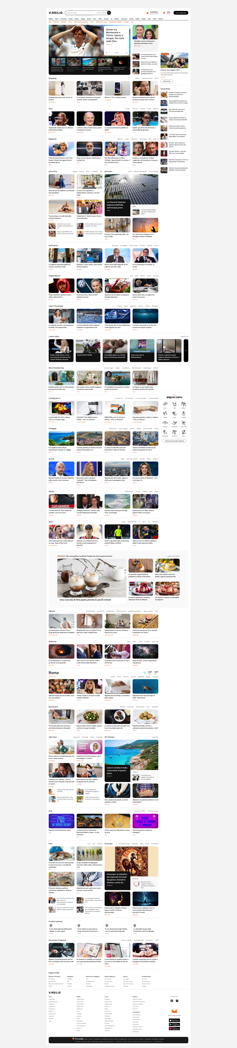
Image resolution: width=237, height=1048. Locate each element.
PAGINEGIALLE (97, 1039)
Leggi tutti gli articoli (173, 556)
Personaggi (143, 139)
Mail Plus (56, 22)
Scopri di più (166, 81)
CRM (156, 940)
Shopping (107, 999)
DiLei (51, 109)
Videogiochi (108, 329)
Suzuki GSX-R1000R (84, 355)
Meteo (77, 19)
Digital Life (133, 306)
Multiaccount (52, 1013)
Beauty (75, 171)
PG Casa (107, 1023)
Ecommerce (149, 940)
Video (100, 19)
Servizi (125, 976)
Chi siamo (77, 1041)
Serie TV (155, 139)
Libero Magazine (81, 1025)
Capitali (138, 428)
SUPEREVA (161, 1039)
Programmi (134, 139)
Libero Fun (135, 1009)
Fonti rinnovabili (153, 171)
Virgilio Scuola (108, 1004)
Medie (149, 459)
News (126, 139)
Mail (50, 22)
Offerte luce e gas (101, 22)
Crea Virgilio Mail (181, 13)
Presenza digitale (126, 940)
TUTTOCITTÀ (131, 1039)
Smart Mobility (108, 1013)
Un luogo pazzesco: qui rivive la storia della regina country (149, 56)
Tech (94, 19)
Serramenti (136, 635)
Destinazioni (112, 428)
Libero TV (79, 1028)
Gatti (93, 843)
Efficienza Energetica (140, 171)
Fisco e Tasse (133, 245)
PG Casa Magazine (110, 1025)
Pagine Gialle (54, 973)
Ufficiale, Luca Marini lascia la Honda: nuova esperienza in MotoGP (87, 543)
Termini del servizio (79, 15)
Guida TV (120, 139)
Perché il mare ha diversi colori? (60, 830)
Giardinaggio (147, 368)
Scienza (135, 329)
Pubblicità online (139, 940)
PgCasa (52, 611)
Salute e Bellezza (110, 976)
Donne (71, 19)
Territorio (52, 700)
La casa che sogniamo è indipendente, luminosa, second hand (88, 193)
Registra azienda (109, 1021)
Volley (135, 545)
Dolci (148, 707)
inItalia (143, 19)
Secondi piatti (140, 707)
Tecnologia (52, 102)
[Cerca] (109, 13)
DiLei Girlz (53, 171)
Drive (70, 22)
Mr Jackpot (135, 1006)
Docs (92, 22)
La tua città (135, 1022)
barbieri (107, 983)
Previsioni (155, 676)
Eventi (119, 676)
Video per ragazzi (153, 811)
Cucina (78, 730)
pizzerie (69, 986)
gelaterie (69, 979)
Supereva (52, 641)
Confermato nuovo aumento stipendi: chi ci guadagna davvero (148, 71)
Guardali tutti (184, 336)
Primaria (142, 459)
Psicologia (85, 737)
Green (108, 210)
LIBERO (86, 1039)
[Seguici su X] (177, 1001)
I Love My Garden (140, 398)
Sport (56, 19)
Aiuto (50, 1021)
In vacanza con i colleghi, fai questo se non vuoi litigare (147, 777)
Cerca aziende (136, 1014)
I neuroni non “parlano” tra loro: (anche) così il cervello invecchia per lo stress (61, 781)
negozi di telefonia (128, 983)
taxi (87, 979)
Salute (137, 19)
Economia (63, 19)
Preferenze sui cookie (104, 1041)
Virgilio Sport (80, 1001)
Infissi (156, 611)
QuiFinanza (53, 245)
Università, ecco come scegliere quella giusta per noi (65, 226)
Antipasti (122, 707)
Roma (54, 673)
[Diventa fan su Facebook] (172, 1001)
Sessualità (99, 737)
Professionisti (146, 976)
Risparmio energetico (135, 611)
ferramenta (52, 979)
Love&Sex (94, 171)
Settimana (135, 843)
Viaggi (83, 19)
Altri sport (155, 521)
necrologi (125, 986)
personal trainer (146, 983)
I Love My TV (119, 398)
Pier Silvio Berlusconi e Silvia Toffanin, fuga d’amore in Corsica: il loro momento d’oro (117, 160)
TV (111, 19)
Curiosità (155, 276)
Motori (89, 19)
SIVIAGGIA (141, 1039)
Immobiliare (123, 245)
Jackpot (126, 22)
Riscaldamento (90, 611)
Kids (50, 811)
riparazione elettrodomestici (56, 983)
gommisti (88, 983)
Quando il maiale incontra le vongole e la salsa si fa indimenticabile (177, 94)
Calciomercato (132, 521)
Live (149, 521)
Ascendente (154, 843)
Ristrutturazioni (136, 368)
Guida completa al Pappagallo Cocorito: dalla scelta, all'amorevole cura (89, 865)
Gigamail (51, 1011)
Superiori (155, 459)
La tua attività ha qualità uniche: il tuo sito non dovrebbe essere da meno (116, 961)
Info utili (135, 299)
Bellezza (135, 102)
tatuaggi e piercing (110, 986)
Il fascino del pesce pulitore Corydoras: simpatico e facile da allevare (60, 890)
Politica (145, 491)
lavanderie (126, 979)
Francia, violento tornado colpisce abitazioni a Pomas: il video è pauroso (168, 357)
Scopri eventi (136, 1017)
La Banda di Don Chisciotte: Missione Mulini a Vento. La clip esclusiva (88, 832)
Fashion (81, 171)
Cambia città (52, 676)
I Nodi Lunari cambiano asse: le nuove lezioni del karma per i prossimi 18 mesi (144, 910)
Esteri (151, 491)
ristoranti (69, 983)
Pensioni (149, 245)
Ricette (117, 19)
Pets (50, 844)
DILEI (136, 1039)
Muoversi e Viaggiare (92, 976)
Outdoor (155, 368)
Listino (149, 276)
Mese (141, 843)
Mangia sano (80, 760)
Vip (133, 132)
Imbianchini (100, 611)
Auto (131, 276)
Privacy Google (88, 15)
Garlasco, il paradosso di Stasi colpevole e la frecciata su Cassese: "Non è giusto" (145, 160)
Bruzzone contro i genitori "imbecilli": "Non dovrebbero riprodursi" (86, 480)
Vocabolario (136, 1024)
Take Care (53, 737)
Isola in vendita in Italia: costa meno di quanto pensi (115, 32)
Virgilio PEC (52, 1004)
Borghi (156, 428)
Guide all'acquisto (147, 78)
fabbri (50, 986)
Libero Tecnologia (56, 306)
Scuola (131, 19)
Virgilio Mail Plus (53, 1001)
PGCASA (116, 1039)
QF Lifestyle (109, 737)
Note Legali (84, 1041)
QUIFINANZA (148, 1039)
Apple (126, 306)
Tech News (80, 329)
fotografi (144, 986)
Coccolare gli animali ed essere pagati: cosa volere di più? (93, 900)
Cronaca (137, 491)
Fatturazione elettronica (81, 22)
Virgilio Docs (52, 1009)
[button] (126, 52)
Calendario (51, 1016)
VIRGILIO (91, 1039)
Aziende (133, 676)
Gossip (106, 19)
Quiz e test (155, 641)
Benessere (76, 737)
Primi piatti (130, 707)
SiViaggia (52, 429)
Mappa (148, 676)
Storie (156, 491)
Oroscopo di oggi (124, 843)
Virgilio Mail (52, 999)
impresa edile (52, 981)
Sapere (160, 19)
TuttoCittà (107, 1030)
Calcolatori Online (137, 1029)
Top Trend (51, 964)
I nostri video (54, 336)
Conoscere (52, 760)
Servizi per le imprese (57, 940)
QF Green (108, 171)
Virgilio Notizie (80, 999)
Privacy (89, 1041)
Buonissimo (53, 707)
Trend (154, 19)
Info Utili (142, 245)
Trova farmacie (136, 1019)
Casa (50, 391)
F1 (139, 521)
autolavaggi (89, 986)
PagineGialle (108, 1018)
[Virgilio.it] (56, 13)
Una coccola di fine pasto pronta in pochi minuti (85, 599)
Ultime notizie (129, 491)
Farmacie (126, 676)
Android (119, 306)
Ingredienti (155, 707)
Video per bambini (139, 811)
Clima (130, 171)
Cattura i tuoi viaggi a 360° (170, 70)
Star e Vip (135, 108)
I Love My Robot (153, 398)
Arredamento (126, 368)
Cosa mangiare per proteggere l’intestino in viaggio (92, 791)
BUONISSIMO (155, 1039)
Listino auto (108, 1011)
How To (140, 306)
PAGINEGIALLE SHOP (107, 1039)
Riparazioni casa (121, 611)
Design (118, 368)
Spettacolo (137, 45)
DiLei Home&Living (56, 368)
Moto (136, 276)
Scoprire (51, 786)
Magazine (52, 139)
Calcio (124, 521)
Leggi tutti (155, 737)
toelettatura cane (128, 981)
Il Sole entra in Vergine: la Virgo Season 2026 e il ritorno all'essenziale (116, 910)
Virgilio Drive (52, 1006)
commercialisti (146, 981)
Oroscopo (124, 19)
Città (149, 19)
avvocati (144, 979)
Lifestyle (108, 38)
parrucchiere (108, 979)
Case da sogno (108, 368)
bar (68, 981)
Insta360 (163, 77)
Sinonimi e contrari (132, 459)
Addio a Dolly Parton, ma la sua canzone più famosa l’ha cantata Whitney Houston (60, 357)
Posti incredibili (147, 428)
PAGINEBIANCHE (123, 1039)
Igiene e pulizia (148, 611)
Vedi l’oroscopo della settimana (174, 441)
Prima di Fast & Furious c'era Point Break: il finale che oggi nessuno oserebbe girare (61, 160)
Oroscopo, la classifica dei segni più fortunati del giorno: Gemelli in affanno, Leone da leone (117, 878)
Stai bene (79, 784)
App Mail (51, 1018)
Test (101, 171)
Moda (78, 102)
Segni (147, 843)
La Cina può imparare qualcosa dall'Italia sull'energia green (116, 205)
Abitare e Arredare (54, 976)
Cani (88, 843)
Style (87, 171)
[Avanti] (186, 350)
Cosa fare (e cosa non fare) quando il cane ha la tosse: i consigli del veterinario (61, 865)
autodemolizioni (90, 981)
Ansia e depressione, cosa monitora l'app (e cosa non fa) (65, 799)
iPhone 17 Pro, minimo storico (115, 97)
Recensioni (155, 306)
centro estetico (109, 981)
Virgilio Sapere (108, 1001)
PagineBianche (108, 1028)
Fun (132, 22)
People (128, 108)
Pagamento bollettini (115, 22)
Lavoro (156, 245)
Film (150, 139)
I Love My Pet (129, 398)
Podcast (99, 843)
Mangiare (70, 976)
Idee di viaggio (123, 428)
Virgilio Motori (54, 276)
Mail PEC (63, 22)
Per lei (156, 78)
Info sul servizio (70, 15)
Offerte (137, 78)
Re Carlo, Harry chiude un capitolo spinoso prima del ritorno (177, 144)
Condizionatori (53, 635)
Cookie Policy (95, 1041)
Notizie (51, 19)
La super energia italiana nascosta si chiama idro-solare (148, 211)
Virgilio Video (80, 1006)
